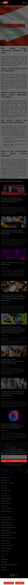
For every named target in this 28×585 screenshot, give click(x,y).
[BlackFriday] (6, 2)
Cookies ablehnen (20, 583)
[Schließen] (26, 565)
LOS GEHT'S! (15, 460)
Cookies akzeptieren (8, 583)
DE (21, 2)
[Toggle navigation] (26, 3)
